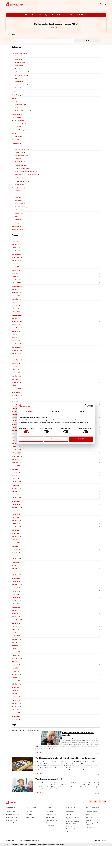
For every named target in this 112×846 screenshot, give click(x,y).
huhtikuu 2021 (16, 414)
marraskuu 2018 (17, 507)
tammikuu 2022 (17, 389)
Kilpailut (88, 814)
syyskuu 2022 (16, 366)
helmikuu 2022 (16, 385)
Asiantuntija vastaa (92, 811)
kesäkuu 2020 (16, 446)
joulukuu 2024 (16, 296)
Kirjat (16, 101)
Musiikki (17, 107)
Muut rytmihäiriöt (20, 162)
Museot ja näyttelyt (20, 104)
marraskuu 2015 (17, 620)
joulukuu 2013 (16, 690)
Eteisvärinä (18, 146)
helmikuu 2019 (16, 498)
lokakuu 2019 (16, 472)
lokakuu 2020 (16, 434)
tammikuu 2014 (16, 687)
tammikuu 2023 (17, 357)
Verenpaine (18, 223)
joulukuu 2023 (16, 325)
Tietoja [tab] (82, 411)
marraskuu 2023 (17, 328)
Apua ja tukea (31, 807)
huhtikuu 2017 (16, 568)
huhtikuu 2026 (16, 254)
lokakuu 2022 (16, 363)
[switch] (46, 431)
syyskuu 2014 (16, 665)
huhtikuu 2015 (16, 642)
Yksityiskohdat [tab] (56, 411)
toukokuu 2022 (16, 376)
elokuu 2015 (15, 629)
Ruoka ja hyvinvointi (21, 123)
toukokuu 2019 (16, 488)
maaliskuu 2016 (16, 607)
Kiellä (31, 439)
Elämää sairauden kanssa (19, 53)
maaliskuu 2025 (17, 286)
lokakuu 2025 (16, 270)
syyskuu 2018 (16, 514)
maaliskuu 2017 (16, 572)
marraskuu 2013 (17, 693)
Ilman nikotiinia (19, 194)
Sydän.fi (14, 133)
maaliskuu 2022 (17, 382)
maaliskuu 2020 (17, 456)
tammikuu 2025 (17, 292)
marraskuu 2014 (17, 658)
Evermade (103, 840)
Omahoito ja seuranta (21, 69)
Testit (16, 216)
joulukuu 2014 (16, 655)
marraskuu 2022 (17, 360)
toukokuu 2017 (16, 565)
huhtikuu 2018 (16, 530)
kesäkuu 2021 (16, 408)
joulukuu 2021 (16, 392)
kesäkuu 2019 (16, 485)
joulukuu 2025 (16, 267)
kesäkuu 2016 (16, 597)
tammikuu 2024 (17, 321)
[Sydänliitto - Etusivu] (14, 802)
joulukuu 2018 (16, 504)
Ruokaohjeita (19, 126)
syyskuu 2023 (16, 334)
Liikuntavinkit (19, 200)
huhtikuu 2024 (16, 312)
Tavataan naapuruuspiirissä (48, 779)
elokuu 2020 (16, 440)
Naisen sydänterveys (21, 207)
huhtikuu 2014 (16, 677)
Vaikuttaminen (16, 226)
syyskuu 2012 (16, 719)
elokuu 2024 (16, 308)
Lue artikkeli (39, 752)
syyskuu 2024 (16, 305)
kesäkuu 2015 (16, 636)
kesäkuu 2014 (16, 671)
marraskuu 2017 (17, 546)
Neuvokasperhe (14, 844)
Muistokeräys (50, 825)
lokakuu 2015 (16, 623)
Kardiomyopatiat (20, 152)
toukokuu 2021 (16, 411)
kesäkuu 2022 (16, 373)
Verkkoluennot (10, 823)
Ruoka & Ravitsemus (18, 120)
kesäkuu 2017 (16, 562)
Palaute (88, 820)
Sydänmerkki (23, 844)
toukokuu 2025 (16, 280)
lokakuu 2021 (16, 398)
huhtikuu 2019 (16, 491)
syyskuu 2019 (16, 475)
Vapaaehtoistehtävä (18, 230)
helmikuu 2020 (16, 459)
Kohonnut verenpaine (21, 155)
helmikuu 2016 (16, 610)
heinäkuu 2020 (16, 443)
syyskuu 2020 (16, 437)
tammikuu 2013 (16, 716)
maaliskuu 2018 (16, 533)
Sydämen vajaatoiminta (22, 168)
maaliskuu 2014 (16, 681)
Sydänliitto (70, 807)
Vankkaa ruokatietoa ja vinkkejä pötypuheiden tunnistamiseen (65, 758)
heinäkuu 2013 (16, 703)
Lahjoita (49, 807)
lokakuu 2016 (16, 588)
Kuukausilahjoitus (51, 814)
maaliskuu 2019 (16, 495)
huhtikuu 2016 (16, 604)
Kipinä (62, 844)
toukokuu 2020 (16, 450)
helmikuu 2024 (16, 318)
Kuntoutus (29, 811)
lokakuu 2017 (16, 549)
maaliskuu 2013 (16, 713)
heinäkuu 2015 (16, 633)
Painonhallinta (19, 210)
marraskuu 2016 (17, 584)
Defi (7, 844)
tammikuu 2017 (16, 578)
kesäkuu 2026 (16, 247)
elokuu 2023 (15, 337)
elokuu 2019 (15, 478)
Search (87, 40)
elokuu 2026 (15, 241)
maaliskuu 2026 (17, 257)
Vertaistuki (18, 88)
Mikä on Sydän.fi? (92, 807)
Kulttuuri (14, 98)
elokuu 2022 (15, 369)
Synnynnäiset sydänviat (22, 181)
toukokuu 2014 (16, 674)
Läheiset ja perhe (20, 62)
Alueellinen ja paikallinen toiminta (73, 818)
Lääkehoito (18, 59)
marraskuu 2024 (17, 299)
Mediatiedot (89, 817)
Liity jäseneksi (70, 814)
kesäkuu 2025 (16, 276)
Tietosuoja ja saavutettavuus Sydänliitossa (94, 823)
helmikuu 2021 (16, 421)
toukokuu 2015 (16, 639)
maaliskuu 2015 (16, 645)
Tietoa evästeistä (91, 827)
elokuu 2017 (15, 556)
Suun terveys (19, 213)
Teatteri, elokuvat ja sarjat (23, 110)
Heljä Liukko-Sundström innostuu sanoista (78, 733)
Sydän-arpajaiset (51, 817)
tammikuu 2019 (16, 501)
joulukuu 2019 (16, 466)
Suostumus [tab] (29, 411)
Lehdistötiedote (17, 114)
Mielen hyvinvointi (20, 203)
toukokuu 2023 (16, 344)
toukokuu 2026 (16, 251)
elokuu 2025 (15, 273)
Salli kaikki (81, 439)
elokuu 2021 (15, 405)
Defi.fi (68, 831)
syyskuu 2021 (16, 402)
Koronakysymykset (18, 95)
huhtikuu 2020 (16, 453)
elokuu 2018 (15, 517)
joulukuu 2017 (16, 543)
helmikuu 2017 (16, 575)
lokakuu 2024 (16, 302)
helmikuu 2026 (16, 260)
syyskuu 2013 (16, 700)
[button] (101, 4)
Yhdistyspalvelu (42, 844)
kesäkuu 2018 (16, 523)
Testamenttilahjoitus (51, 820)
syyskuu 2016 (16, 591)
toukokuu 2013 (16, 706)
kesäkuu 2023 (16, 341)
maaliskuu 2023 (17, 350)
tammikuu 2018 (16, 540)
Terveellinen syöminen (22, 130)
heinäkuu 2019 (16, 482)
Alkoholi (17, 191)
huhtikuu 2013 (16, 710)
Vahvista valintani (56, 439)
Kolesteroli (18, 197)
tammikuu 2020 (17, 462)
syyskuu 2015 (16, 626)
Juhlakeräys (49, 823)
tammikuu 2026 (17, 264)
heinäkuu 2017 (16, 559)
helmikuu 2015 (16, 649)
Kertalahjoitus (50, 811)
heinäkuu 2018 (16, 520)
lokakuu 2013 (16, 697)
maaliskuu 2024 (17, 315)
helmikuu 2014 (16, 684)
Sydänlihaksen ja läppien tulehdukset (26, 171)
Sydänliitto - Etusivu (20, 4)
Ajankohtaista (19, 136)
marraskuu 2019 (17, 469)
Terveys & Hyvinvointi (18, 188)
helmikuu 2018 (16, 536)
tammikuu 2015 (16, 652)
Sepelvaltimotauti (20, 165)
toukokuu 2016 (16, 600)
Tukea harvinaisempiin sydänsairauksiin (72, 822)
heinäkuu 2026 (16, 244)
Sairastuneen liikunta (21, 75)
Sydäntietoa (10, 807)
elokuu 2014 (15, 668)
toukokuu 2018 (16, 527)
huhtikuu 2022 (16, 379)
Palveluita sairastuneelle (22, 72)
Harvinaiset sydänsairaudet (23, 149)
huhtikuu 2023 (16, 347)
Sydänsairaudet (17, 143)
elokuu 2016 (15, 594)
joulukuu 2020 (16, 427)
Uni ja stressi (18, 219)
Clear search (55, 27)
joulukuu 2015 (16, 617)
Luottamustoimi (17, 117)
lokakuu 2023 (16, 331)
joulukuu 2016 (16, 581)
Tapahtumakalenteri (72, 829)
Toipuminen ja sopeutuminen (23, 85)
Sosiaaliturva (19, 81)
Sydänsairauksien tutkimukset (24, 178)
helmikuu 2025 (16, 289)
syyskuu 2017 (16, 552)
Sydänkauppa (70, 826)
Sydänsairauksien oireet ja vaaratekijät (27, 175)
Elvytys (14, 92)
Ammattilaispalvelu (53, 844)
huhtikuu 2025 (16, 283)
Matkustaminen (19, 65)
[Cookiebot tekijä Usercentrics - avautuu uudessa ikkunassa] (85, 405)
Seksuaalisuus (19, 78)
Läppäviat (18, 158)
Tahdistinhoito (19, 184)
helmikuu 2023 (16, 353)
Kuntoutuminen (19, 56)
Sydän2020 (15, 140)
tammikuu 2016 (16, 613)
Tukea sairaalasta (31, 817)
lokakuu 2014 (16, 661)
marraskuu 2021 (17, 395)
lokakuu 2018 (16, 511)
